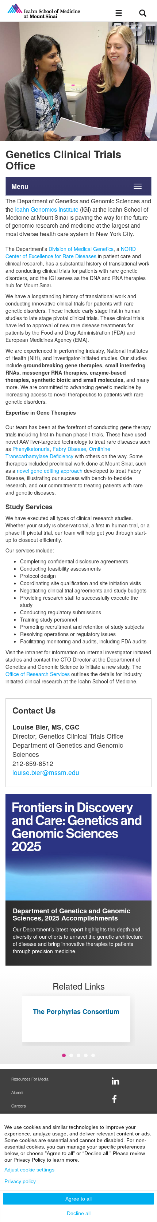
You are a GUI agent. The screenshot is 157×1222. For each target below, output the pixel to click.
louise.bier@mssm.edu (45, 772)
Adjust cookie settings (29, 1170)
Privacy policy (20, 1181)
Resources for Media (30, 1079)
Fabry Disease (69, 448)
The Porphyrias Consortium (76, 1011)
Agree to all (78, 1199)
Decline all (79, 1213)
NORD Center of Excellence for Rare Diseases (70, 252)
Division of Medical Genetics (81, 248)
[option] (78, 81)
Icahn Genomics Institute (46, 209)
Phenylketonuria (31, 448)
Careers (18, 1106)
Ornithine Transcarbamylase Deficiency (57, 452)
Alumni (17, 1092)
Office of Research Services (37, 674)
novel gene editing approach (50, 470)
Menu (19, 186)
